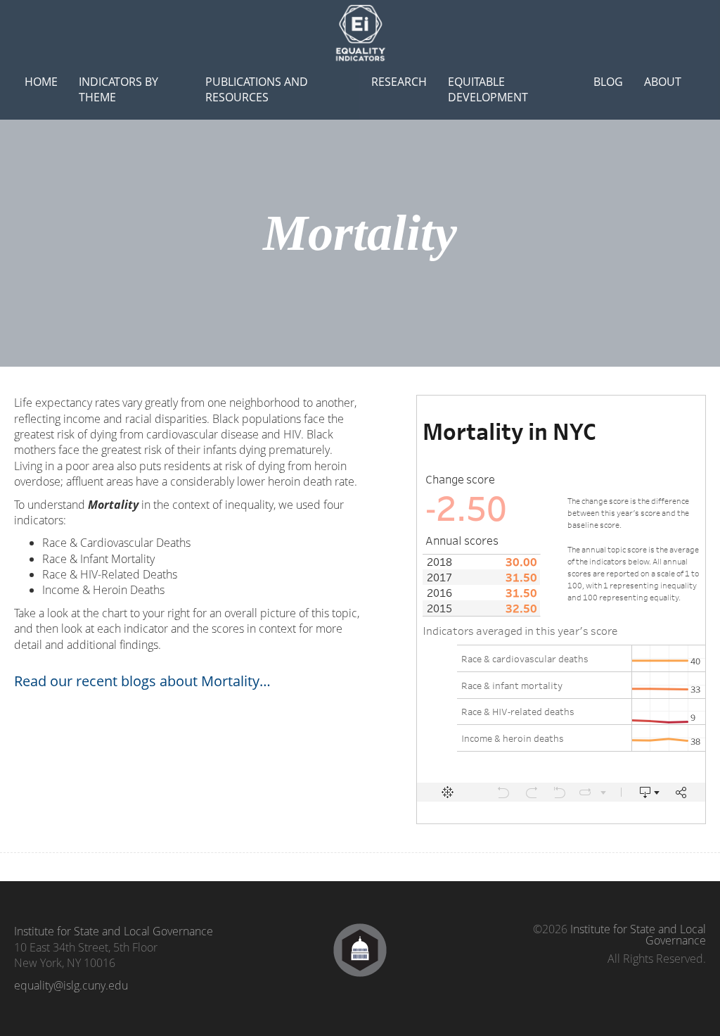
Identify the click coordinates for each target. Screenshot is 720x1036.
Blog (608, 81)
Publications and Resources (256, 89)
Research (399, 81)
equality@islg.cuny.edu (71, 985)
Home (41, 81)
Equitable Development (488, 89)
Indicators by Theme (118, 89)
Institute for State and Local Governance (113, 931)
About (662, 81)
